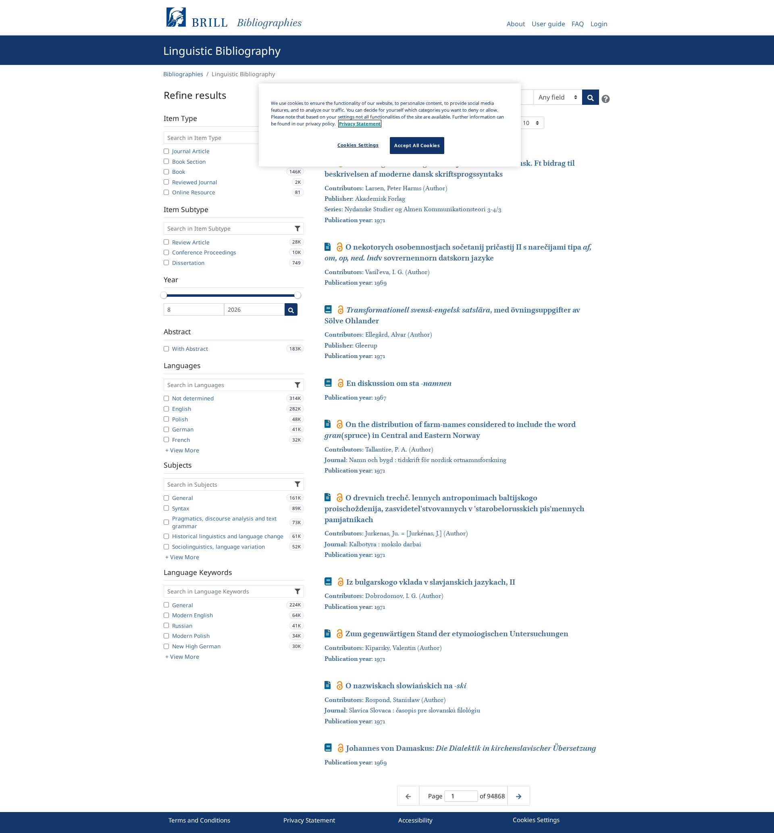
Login (599, 23)
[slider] (163, 295)
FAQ (578, 23)
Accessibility (415, 820)
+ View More (182, 450)
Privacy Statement (309, 820)
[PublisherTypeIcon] (339, 247)
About (516, 23)
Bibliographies (183, 74)
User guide (548, 23)
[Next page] (518, 795)
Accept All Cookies (417, 145)
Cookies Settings (536, 820)
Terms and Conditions (199, 820)
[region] (390, 125)
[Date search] (291, 309)
